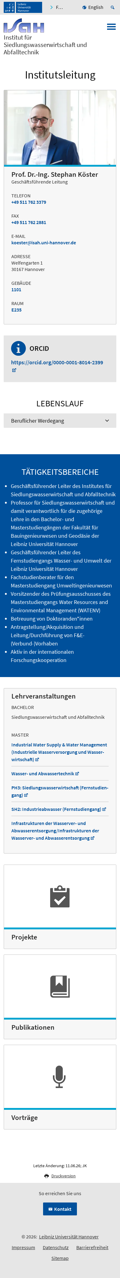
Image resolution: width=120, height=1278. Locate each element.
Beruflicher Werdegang (37, 420)
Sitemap (60, 1258)
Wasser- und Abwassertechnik (42, 773)
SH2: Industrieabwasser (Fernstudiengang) (56, 809)
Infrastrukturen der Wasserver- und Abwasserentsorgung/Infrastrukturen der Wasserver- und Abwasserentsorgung (55, 830)
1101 (16, 289)
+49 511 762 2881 (28, 222)
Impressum (23, 1247)
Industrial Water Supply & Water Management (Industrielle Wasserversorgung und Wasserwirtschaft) (59, 752)
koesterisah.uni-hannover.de (43, 242)
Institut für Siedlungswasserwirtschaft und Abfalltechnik (45, 45)
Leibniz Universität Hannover (69, 1236)
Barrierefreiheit (92, 1247)
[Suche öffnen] (113, 7)
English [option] (95, 7)
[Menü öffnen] (111, 28)
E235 (16, 310)
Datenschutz (56, 1247)
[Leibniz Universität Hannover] (23, 7)
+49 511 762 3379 (28, 202)
